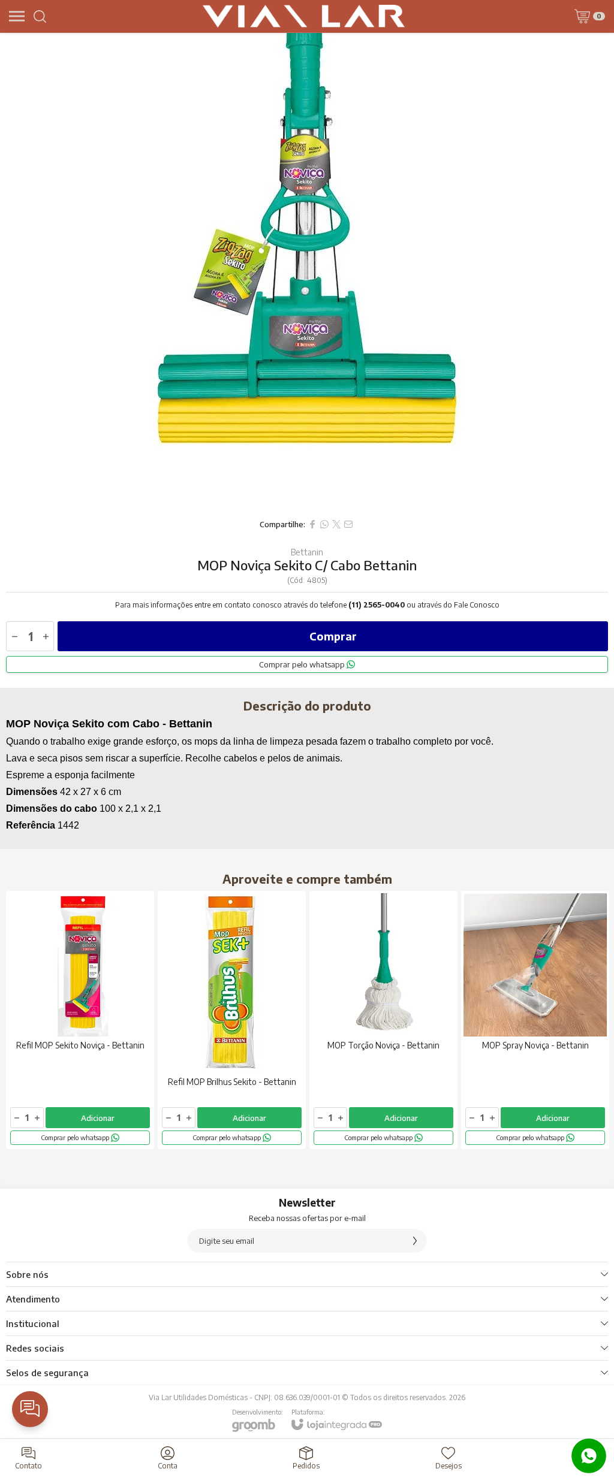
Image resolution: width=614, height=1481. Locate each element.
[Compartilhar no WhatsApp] (324, 524)
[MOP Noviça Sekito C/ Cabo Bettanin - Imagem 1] (307, 272)
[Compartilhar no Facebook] (312, 524)
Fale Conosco (476, 604)
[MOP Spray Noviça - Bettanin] (535, 1019)
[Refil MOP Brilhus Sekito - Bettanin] (231, 1019)
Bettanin (307, 552)
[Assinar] (415, 1241)
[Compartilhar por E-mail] (348, 524)
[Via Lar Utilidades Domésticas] (304, 16)
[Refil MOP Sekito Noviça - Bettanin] (80, 1019)
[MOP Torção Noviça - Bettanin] (383, 1019)
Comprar (333, 636)
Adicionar (98, 1118)
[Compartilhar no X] (336, 524)
